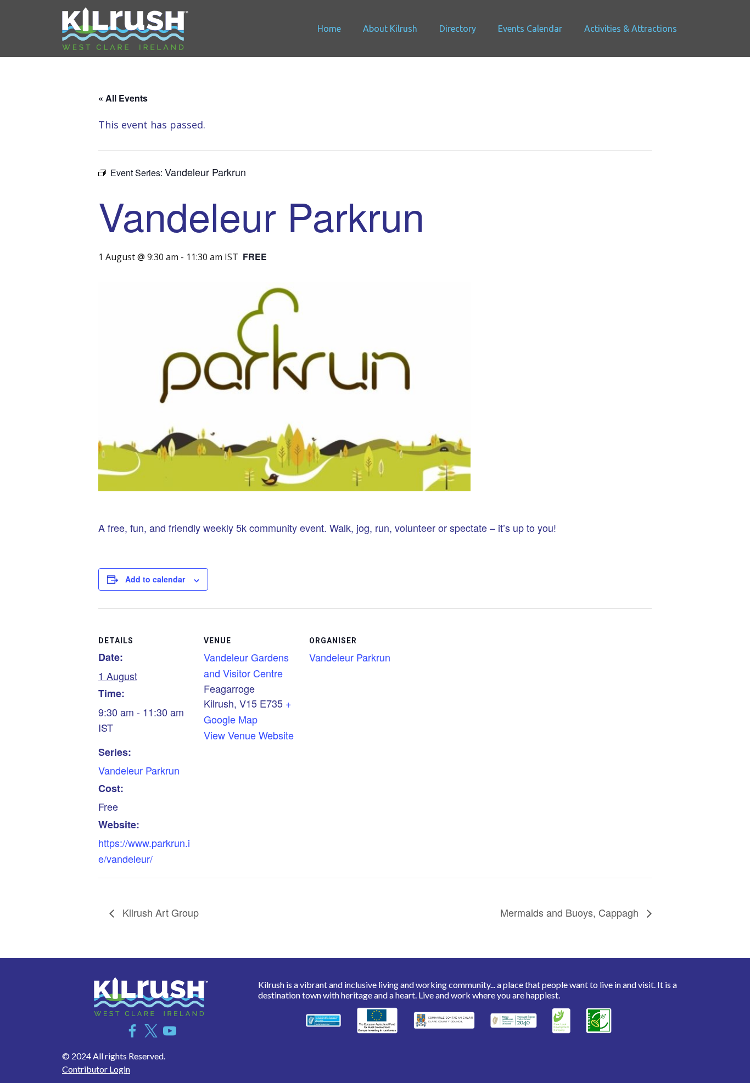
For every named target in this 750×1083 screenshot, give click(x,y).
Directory (457, 28)
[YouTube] (169, 1030)
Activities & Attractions (630, 28)
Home (329, 28)
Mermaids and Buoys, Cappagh (570, 912)
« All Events (123, 98)
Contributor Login (96, 1069)
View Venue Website (249, 735)
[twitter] (151, 1030)
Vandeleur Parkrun (139, 770)
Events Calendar (530, 28)
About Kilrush (390, 28)
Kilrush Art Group (159, 912)
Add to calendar (155, 579)
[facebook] (132, 1030)
